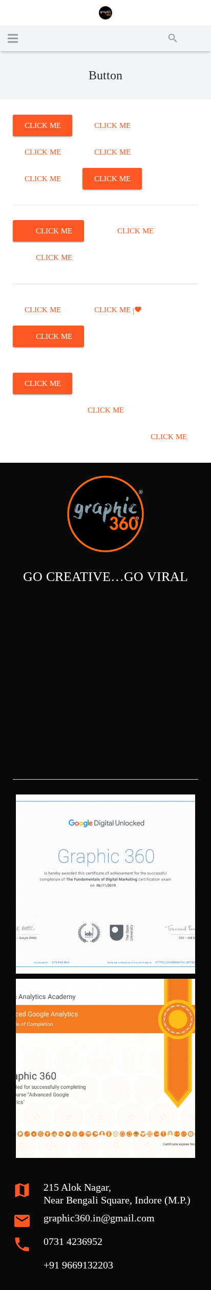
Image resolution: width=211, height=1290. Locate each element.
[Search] (173, 38)
